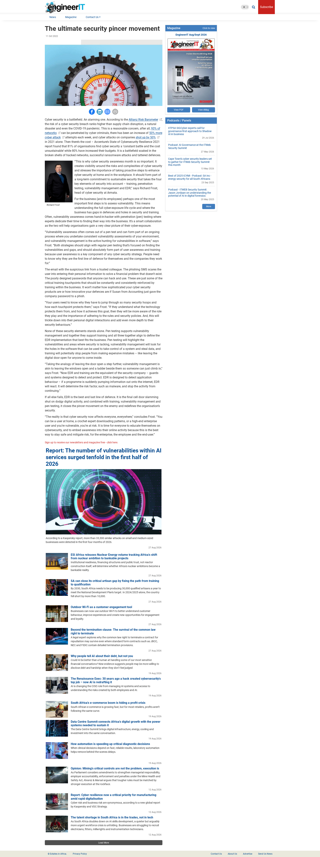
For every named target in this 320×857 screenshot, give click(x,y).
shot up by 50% (146, 137)
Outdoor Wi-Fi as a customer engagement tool (101, 607)
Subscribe (266, 7)
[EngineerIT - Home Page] (66, 7)
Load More (103, 842)
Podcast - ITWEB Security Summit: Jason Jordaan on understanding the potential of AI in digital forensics (189, 192)
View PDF (179, 110)
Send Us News (265, 854)
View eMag (203, 110)
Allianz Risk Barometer (143, 119)
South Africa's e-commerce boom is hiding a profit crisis (108, 703)
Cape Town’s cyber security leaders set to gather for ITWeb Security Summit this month (190, 162)
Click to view (209, 28)
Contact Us (92, 17)
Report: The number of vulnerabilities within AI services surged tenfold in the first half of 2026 (103, 457)
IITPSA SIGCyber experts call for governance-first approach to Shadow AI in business (190, 131)
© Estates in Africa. (57, 854)
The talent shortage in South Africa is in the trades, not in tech (112, 817)
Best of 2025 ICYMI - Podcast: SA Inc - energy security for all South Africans (189, 177)
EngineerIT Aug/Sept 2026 (191, 34)
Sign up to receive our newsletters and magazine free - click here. (81, 442)
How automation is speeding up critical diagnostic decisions (110, 744)
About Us (232, 854)
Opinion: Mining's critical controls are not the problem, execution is (115, 768)
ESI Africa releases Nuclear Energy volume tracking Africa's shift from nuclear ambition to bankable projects (114, 556)
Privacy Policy (80, 854)
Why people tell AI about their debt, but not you (102, 656)
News (52, 17)
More (208, 206)
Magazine (70, 17)
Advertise (247, 854)
